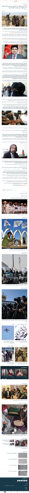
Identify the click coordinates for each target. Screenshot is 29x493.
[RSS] (18, 480)
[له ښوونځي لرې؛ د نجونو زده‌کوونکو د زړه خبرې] (21, 372)
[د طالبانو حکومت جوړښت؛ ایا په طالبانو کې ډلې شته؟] (8, 354)
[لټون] (24, 492)
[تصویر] (17, 492)
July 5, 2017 (25, 185)
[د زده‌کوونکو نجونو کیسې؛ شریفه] (22, 473)
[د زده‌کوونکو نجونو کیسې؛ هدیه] (22, 467)
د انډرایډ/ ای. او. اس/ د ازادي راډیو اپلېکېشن (9, 485)
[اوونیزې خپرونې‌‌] (11, 492)
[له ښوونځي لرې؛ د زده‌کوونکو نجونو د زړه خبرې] (8, 372)
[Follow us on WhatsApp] (19, 480)
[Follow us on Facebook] (26, 480)
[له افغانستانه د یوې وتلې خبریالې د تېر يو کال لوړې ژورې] (21, 443)
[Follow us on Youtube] (23, 480)
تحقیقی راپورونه (25, 4)
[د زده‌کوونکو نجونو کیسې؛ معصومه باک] (22, 455)
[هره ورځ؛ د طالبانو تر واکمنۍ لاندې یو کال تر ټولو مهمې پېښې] (21, 333)
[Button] (3, 11)
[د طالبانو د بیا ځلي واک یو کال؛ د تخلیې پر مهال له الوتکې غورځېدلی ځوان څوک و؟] (8, 333)
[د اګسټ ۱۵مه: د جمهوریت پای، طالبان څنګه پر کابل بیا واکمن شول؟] (21, 354)
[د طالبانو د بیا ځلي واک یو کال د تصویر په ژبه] (14, 392)
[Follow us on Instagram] (21, 480)
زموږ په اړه (26, 489)
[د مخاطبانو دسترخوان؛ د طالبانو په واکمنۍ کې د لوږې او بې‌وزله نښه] (14, 419)
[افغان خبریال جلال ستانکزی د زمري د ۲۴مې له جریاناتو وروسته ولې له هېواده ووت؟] (12, 444)
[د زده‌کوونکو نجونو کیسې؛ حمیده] (22, 461)
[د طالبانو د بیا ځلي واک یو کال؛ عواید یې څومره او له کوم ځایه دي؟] (14, 269)
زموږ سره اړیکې (25, 485)
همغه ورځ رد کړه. (12, 32)
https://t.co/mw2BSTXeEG (23, 184)
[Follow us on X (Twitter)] (25, 480)
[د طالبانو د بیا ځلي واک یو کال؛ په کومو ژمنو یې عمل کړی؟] (14, 234)
